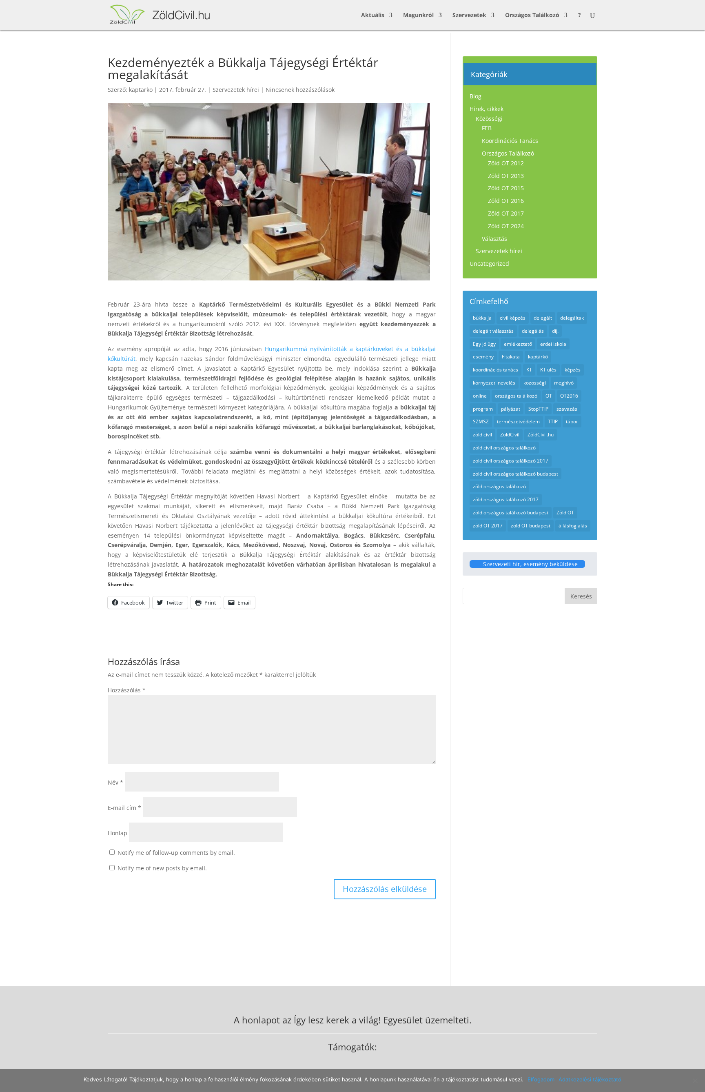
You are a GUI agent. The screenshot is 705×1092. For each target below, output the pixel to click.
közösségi (534, 382)
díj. (555, 330)
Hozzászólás (127, 690)
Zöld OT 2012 (506, 163)
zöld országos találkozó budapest (510, 512)
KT (529, 369)
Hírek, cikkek (486, 109)
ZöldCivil (509, 434)
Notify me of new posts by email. (162, 868)
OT (548, 395)
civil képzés (512, 317)
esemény (483, 356)
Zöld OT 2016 (506, 201)
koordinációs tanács (495, 369)
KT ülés (548, 369)
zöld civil (482, 434)
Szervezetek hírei (236, 89)
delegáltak (572, 317)
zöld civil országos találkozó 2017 (510, 460)
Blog (475, 96)
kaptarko (141, 89)
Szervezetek (469, 15)
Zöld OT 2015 (506, 188)
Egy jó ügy (484, 343)
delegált (543, 317)
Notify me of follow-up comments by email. (176, 852)
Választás (494, 238)
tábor (572, 421)
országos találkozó (516, 395)
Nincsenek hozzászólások (300, 89)
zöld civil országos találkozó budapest (515, 473)
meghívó (564, 382)
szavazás (566, 408)
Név (115, 782)
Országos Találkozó (532, 15)
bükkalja (482, 317)
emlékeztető (518, 343)
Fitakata (511, 356)
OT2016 (569, 395)
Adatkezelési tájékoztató (590, 1079)
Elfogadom (541, 1079)
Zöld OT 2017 (506, 213)
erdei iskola (553, 343)
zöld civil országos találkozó (504, 447)
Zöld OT (565, 512)
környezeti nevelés (494, 382)
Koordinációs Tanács (510, 141)
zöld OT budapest (530, 525)
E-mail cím (124, 808)
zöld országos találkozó (499, 486)
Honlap (117, 833)
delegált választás (493, 330)
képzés (573, 369)
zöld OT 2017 (488, 525)
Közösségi (489, 118)
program (483, 408)
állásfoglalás (573, 525)
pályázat (510, 408)
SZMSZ (481, 421)
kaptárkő (538, 356)
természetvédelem (518, 421)
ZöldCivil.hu (541, 434)
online (480, 395)
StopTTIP (538, 408)
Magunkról (418, 15)
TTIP (553, 421)
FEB (487, 128)
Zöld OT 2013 (506, 176)
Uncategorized (489, 263)
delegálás (533, 330)
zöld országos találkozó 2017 (506, 499)
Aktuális (372, 15)
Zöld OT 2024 (506, 226)
